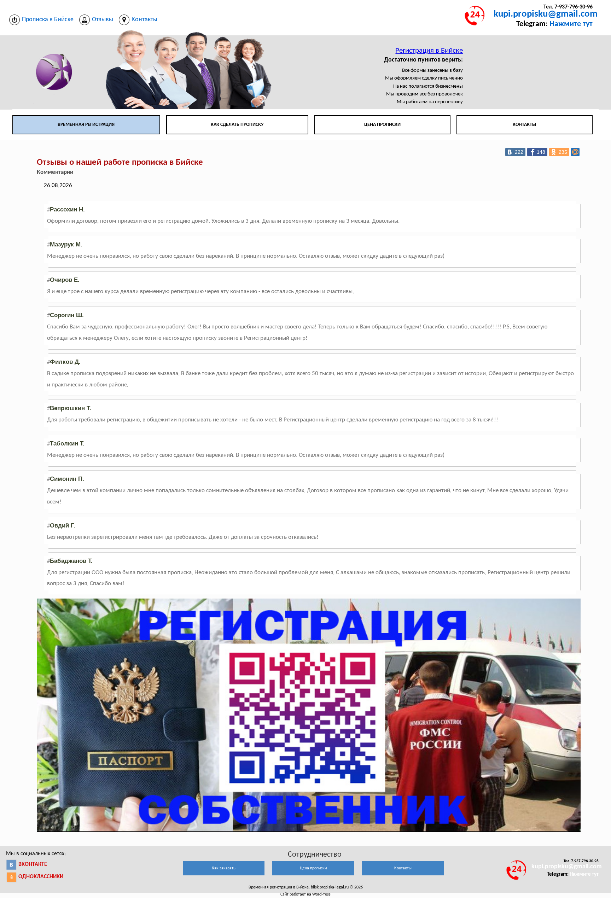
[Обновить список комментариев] (78, 172)
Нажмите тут (571, 24)
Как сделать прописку (237, 124)
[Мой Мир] (575, 152)
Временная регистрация (86, 124)
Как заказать (223, 868)
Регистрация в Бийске (429, 50)
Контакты (524, 124)
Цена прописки (382, 124)
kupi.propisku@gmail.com (546, 14)
